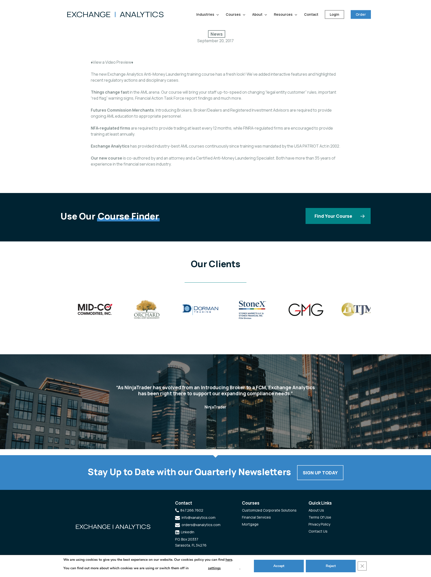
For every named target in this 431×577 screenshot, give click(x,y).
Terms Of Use (320, 517)
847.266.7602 (191, 510)
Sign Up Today (320, 473)
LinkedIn (187, 532)
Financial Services (256, 517)
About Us (316, 510)
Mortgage (250, 524)
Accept (278, 566)
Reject (331, 566)
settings (214, 568)
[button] (338, 216)
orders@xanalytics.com (201, 524)
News (217, 34)
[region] (215, 311)
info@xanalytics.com (199, 517)
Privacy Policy (319, 524)
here (228, 559)
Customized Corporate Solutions (269, 510)
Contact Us (318, 531)
